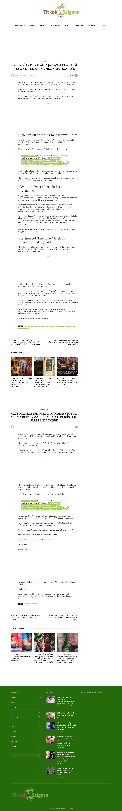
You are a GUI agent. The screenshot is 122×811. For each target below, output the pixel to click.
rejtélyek (66, 326)
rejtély (59, 326)
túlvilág (26, 328)
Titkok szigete (23, 75)
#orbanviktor (51, 162)
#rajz (35, 164)
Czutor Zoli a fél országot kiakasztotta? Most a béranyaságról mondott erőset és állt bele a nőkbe (25, 342)
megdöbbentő (52, 326)
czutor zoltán (33, 603)
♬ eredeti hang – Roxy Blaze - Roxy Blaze (52, 164)
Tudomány (67, 25)
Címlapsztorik (36, 685)
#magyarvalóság (27, 164)
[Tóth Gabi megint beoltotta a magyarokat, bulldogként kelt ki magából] (21, 642)
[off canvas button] (5, 12)
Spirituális (92, 25)
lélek (45, 326)
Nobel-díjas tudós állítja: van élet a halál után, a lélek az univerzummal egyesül (63, 618)
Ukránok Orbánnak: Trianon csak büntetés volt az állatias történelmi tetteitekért (63, 342)
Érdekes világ (20, 25)
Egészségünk (79, 25)
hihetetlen (39, 326)
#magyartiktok (26, 160)
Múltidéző (43, 25)
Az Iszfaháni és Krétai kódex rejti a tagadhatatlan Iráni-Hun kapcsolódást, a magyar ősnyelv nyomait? (44, 382)
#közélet (59, 162)
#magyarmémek (37, 160)
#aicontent (48, 160)
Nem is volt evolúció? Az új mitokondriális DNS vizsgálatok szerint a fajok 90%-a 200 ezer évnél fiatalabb (21, 382)
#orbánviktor (41, 162)
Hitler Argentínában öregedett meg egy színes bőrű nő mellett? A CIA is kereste (25, 618)
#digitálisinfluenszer (28, 162)
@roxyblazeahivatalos (29, 156)
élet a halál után (29, 326)
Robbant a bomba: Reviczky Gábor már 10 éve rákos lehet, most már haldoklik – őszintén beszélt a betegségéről (67, 658)
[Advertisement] (61, 43)
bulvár (26, 603)
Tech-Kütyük (55, 25)
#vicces (50, 158)
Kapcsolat (103, 25)
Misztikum (32, 25)
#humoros (57, 158)
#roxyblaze (56, 160)
